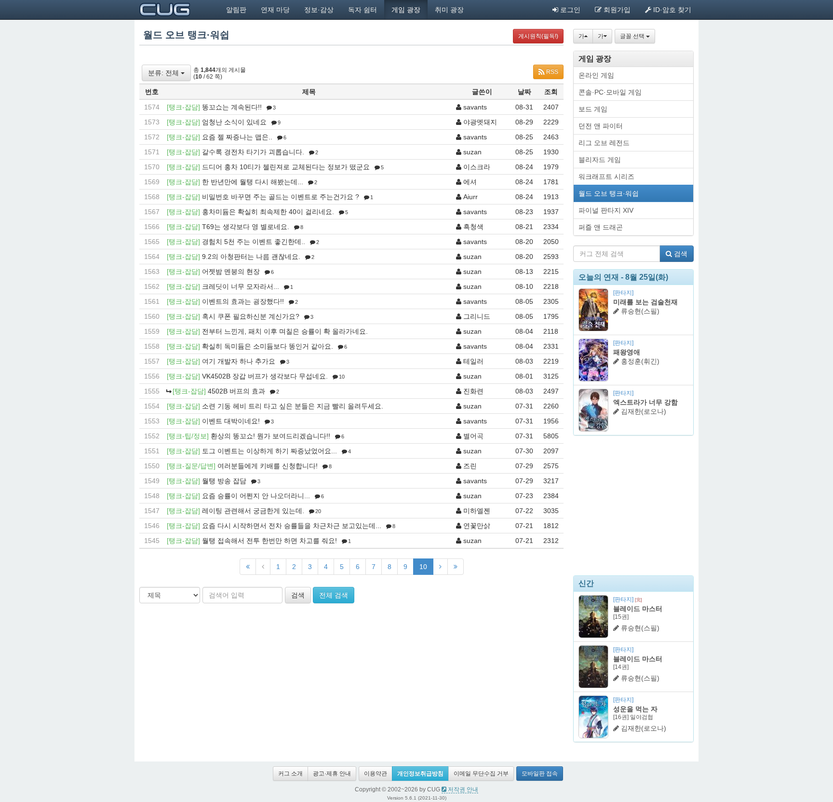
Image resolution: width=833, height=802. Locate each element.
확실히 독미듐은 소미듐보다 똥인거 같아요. (267, 346)
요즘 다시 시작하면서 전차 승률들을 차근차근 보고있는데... (291, 526)
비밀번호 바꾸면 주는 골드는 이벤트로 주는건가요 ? (280, 197)
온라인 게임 (596, 75)
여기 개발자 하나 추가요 (238, 361)
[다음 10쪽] (440, 566)
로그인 (569, 10)
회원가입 (616, 10)
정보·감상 (319, 10)
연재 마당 (275, 10)
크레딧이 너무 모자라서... (240, 286)
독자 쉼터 (362, 10)
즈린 (470, 466)
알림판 (236, 10)
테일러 (473, 361)
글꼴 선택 (633, 36)
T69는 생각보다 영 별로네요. (245, 227)
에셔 (470, 182)
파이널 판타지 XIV (605, 210)
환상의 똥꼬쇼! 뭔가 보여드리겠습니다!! (270, 436)
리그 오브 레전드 (604, 143)
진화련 (473, 391)
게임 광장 (405, 10)
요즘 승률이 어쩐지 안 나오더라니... (256, 496)
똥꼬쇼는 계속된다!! (232, 107)
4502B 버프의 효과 (236, 391)
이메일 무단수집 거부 (481, 773)
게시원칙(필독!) (538, 36)
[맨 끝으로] (455, 566)
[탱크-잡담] (183, 107)
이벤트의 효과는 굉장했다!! (243, 301)
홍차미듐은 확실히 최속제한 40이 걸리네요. (268, 212)
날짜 (524, 91)
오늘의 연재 (598, 277)
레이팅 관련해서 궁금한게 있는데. (253, 511)
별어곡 (473, 436)
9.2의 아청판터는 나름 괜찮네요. (251, 256)
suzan (472, 152)
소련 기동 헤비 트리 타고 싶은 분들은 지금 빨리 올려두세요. (292, 406)
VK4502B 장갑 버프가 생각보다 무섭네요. (265, 376)
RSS (551, 71)
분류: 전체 (164, 73)
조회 (551, 91)
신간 (586, 583)
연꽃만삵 (476, 526)
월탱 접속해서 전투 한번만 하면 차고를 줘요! (269, 540)
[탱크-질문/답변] (191, 466)
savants (475, 107)
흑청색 (473, 227)
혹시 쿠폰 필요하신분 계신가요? (250, 316)
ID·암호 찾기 (671, 10)
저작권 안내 (462, 789)
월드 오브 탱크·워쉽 (608, 193)
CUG (164, 9)
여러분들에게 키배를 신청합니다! (267, 466)
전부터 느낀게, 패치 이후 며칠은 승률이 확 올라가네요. (285, 331)
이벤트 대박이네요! (231, 421)
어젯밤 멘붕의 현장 (231, 271)
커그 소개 (290, 773)
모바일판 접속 (540, 773)
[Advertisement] (633, 505)
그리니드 (476, 316)
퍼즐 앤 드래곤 (600, 227)
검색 (298, 595)
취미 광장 (449, 10)
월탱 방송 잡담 (224, 481)
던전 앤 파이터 (600, 126)
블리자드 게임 (599, 159)
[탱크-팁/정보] (188, 436)
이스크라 (476, 167)
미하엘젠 (476, 511)
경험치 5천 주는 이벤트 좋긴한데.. (253, 241)
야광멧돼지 (480, 122)
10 (423, 567)
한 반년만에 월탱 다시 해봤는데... (252, 182)
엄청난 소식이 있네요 (234, 122)
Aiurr (470, 197)
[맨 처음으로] (248, 566)
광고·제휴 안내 (332, 773)
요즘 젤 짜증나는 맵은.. (237, 137)
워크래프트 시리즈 (606, 176)
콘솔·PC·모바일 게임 (610, 92)
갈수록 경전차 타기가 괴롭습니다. (253, 152)
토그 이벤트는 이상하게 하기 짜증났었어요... (269, 451)
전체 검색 (333, 595)
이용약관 (375, 773)
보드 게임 (592, 109)
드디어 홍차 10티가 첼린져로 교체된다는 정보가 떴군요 (286, 167)
